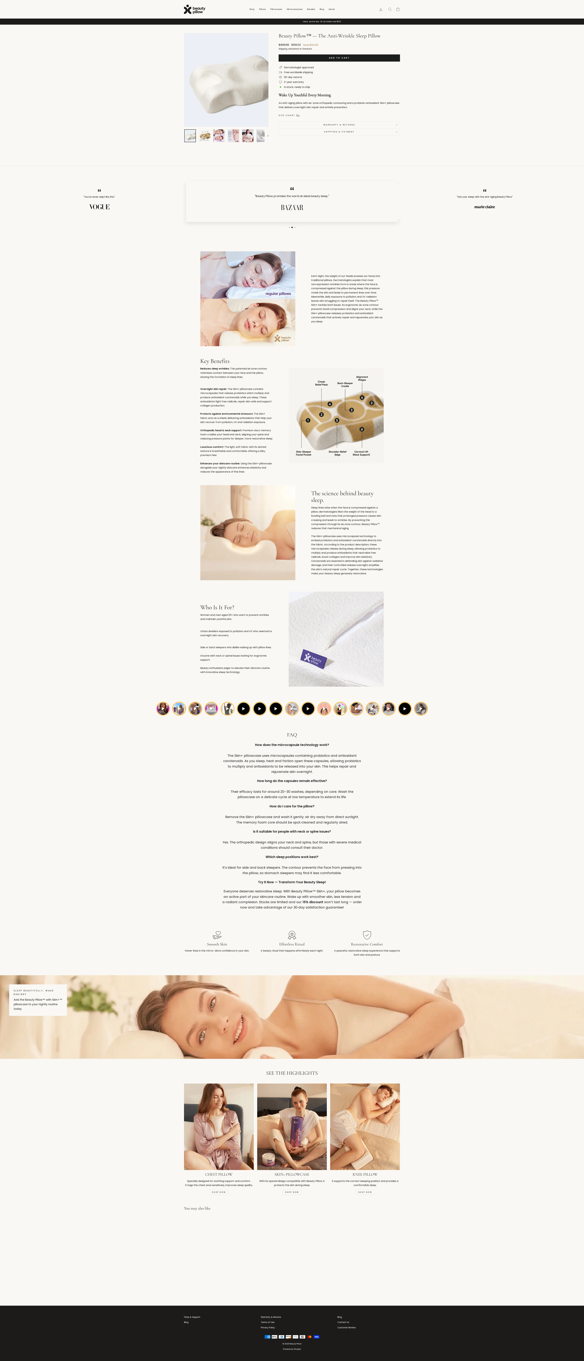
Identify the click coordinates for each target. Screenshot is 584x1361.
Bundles (311, 9)
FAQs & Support (192, 1317)
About (332, 9)
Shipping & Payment (339, 131)
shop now (292, 1192)
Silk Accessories (295, 9)
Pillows (262, 9)
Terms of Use (268, 1322)
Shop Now (219, 1192)
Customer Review (346, 1327)
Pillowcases (276, 9)
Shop (252, 9)
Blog (322, 9)
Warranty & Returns (339, 124)
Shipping (283, 48)
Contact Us (343, 1322)
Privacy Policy (268, 1327)
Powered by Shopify (292, 1349)
